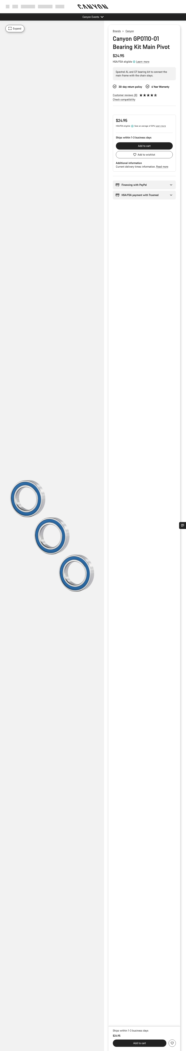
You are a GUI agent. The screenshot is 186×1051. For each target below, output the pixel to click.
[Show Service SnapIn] (182, 525)
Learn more (142, 61)
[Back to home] (93, 6)
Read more (162, 166)
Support (59, 6)
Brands (117, 31)
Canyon (130, 31)
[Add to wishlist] (172, 1043)
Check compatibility (124, 99)
